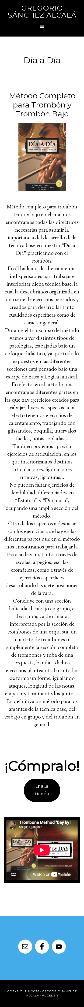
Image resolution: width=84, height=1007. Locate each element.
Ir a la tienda (42, 790)
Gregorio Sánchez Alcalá (42, 11)
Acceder (50, 995)
